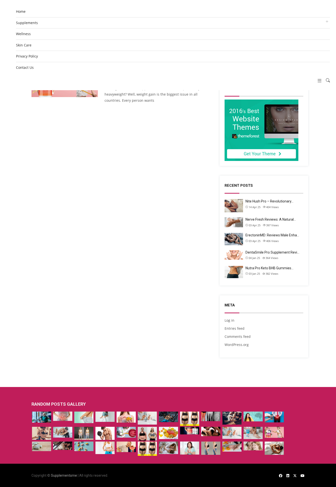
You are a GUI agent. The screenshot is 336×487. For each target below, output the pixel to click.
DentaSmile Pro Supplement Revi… (272, 252)
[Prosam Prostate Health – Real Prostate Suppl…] (83, 446)
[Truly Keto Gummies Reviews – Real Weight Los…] (168, 433)
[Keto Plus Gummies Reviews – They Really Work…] (126, 417)
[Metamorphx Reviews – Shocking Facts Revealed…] (147, 449)
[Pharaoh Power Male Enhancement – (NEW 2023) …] (210, 431)
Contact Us (25, 67)
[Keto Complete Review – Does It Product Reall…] (189, 419)
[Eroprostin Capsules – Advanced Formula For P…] (274, 417)
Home (21, 11)
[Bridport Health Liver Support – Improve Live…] (62, 416)
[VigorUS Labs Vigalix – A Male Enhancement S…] (168, 448)
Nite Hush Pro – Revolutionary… (269, 201)
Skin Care (23, 45)
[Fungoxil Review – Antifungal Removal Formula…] (253, 433)
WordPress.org (237, 344)
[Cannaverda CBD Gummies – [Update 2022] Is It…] (232, 418)
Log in (229, 320)
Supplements (27, 22)
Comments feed (238, 336)
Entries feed (234, 328)
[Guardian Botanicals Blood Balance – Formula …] (189, 448)
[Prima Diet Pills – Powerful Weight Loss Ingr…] (83, 433)
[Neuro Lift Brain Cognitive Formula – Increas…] (253, 416)
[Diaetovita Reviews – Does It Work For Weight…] (105, 448)
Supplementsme (64, 475)
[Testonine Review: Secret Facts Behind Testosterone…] (105, 433)
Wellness (23, 33)
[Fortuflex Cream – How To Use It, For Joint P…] (210, 416)
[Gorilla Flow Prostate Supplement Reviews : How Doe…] (126, 447)
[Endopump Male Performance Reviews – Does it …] (274, 448)
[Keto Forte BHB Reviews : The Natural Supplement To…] (274, 432)
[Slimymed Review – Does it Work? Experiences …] (105, 417)
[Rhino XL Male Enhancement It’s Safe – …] (62, 432)
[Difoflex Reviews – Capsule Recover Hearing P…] (253, 446)
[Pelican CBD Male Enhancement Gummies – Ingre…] (41, 433)
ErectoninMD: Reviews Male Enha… (272, 235)
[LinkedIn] (287, 475)
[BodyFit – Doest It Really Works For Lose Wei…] (147, 434)
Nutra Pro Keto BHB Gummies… (269, 268)
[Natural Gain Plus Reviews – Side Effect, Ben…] (41, 446)
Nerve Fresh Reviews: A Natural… (270, 219)
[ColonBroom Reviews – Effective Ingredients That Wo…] (189, 430)
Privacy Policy (27, 56)
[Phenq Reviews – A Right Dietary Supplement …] (232, 447)
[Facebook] (280, 475)
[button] (317, 80)
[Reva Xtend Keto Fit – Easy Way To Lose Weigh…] (210, 448)
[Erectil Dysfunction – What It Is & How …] (83, 417)
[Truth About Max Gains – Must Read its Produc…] (168, 417)
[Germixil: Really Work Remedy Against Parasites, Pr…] (126, 432)
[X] (295, 475)
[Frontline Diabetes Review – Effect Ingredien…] (147, 418)
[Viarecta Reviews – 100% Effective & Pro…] (62, 446)
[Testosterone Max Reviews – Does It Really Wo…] (41, 417)
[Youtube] (303, 475)
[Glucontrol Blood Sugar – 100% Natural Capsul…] (232, 433)
